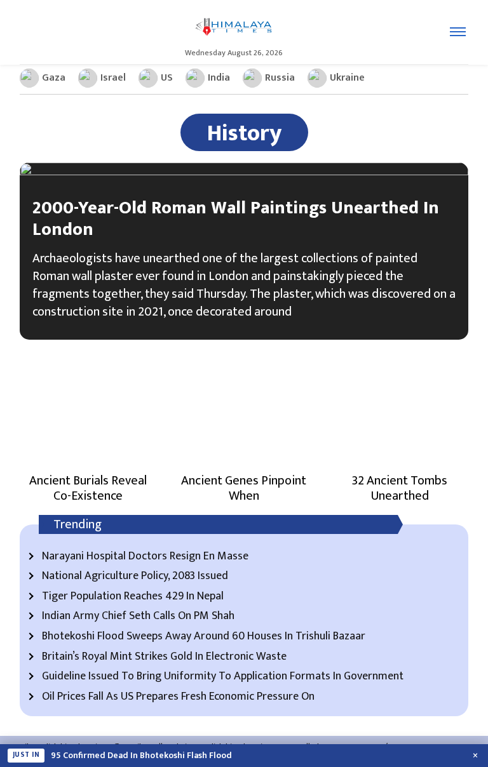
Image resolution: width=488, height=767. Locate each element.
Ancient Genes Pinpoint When (243, 488)
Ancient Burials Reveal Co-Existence (88, 488)
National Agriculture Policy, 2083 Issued (135, 577)
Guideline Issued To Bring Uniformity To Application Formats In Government (222, 677)
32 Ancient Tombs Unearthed (399, 488)
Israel (113, 77)
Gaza (53, 77)
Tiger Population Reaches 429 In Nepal (133, 597)
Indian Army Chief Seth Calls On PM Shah (138, 617)
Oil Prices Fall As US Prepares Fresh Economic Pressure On (178, 697)
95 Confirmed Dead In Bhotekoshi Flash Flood (141, 755)
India (219, 77)
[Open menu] (458, 31)
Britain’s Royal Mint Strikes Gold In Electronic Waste (164, 657)
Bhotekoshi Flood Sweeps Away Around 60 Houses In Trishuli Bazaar (203, 637)
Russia (280, 77)
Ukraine (347, 77)
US (167, 77)
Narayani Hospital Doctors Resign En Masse (145, 557)
